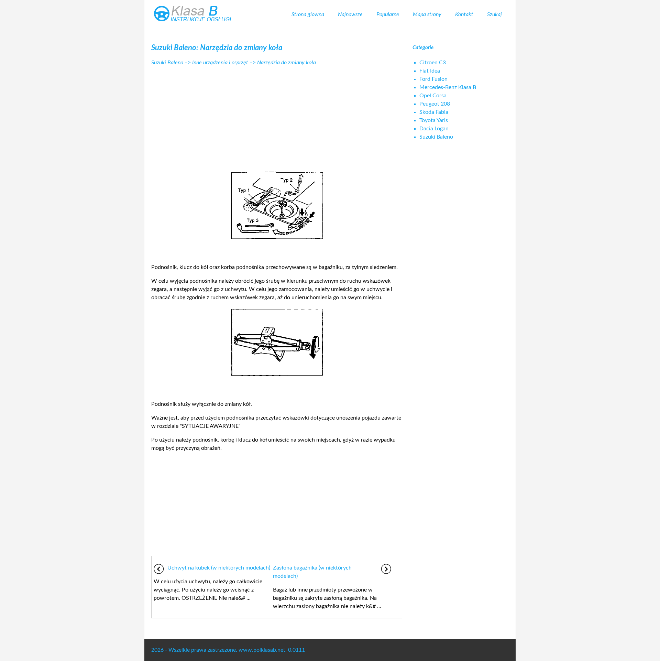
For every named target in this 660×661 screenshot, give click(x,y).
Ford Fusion (433, 79)
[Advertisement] (276, 117)
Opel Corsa (433, 95)
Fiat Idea (429, 71)
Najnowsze (350, 14)
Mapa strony (427, 14)
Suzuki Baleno (167, 62)
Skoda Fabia (433, 112)
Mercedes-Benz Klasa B (447, 87)
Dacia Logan (434, 128)
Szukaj (494, 14)
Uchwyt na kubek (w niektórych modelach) (218, 568)
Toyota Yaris (433, 120)
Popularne (387, 14)
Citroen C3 (432, 62)
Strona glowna (308, 14)
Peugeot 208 (434, 104)
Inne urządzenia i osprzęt (220, 62)
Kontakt (464, 14)
